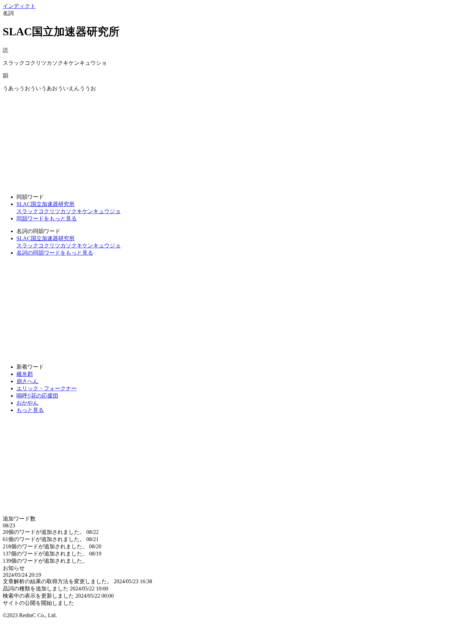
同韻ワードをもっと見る (46, 218)
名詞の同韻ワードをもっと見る (54, 253)
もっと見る (30, 410)
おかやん (27, 403)
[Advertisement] (208, 140)
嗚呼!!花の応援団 (37, 396)
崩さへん (27, 381)
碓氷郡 (24, 374)
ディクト (19, 6)
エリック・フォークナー (46, 388)
